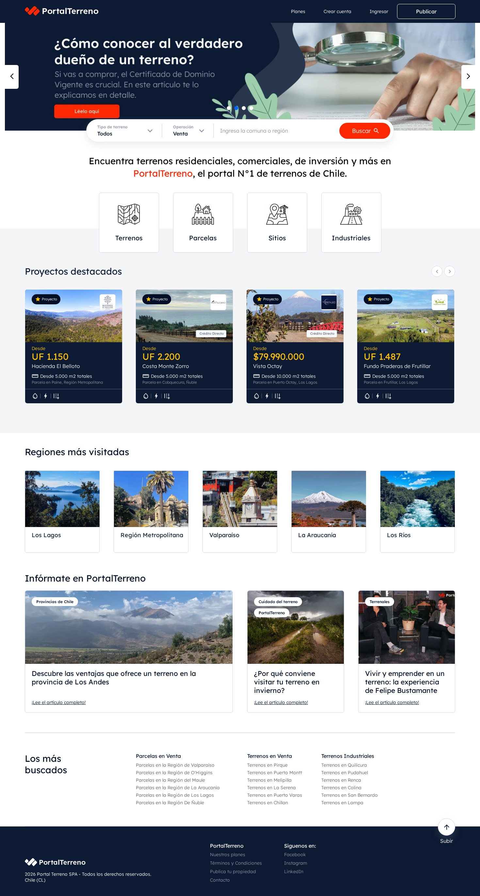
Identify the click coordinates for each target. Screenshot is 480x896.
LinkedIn (293, 871)
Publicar (426, 11)
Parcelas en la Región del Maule (170, 780)
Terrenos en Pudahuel (344, 773)
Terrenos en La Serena (271, 788)
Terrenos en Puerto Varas (274, 795)
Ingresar (379, 11)
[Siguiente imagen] (468, 77)
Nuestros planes (227, 854)
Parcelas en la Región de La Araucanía (178, 788)
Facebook (295, 854)
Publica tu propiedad (233, 871)
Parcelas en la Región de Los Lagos (175, 795)
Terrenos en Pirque (267, 765)
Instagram (295, 863)
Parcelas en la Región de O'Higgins (174, 773)
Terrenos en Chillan (267, 803)
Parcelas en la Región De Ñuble (170, 803)
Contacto (220, 880)
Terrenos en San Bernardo (349, 795)
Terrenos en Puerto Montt (274, 773)
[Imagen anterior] (12, 77)
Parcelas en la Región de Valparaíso (175, 765)
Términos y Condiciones (236, 863)
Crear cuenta (337, 11)
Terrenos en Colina (341, 788)
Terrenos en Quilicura (344, 765)
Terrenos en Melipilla (269, 780)
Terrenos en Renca (341, 780)
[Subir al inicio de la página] (446, 827)
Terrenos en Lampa (342, 803)
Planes (298, 11)
